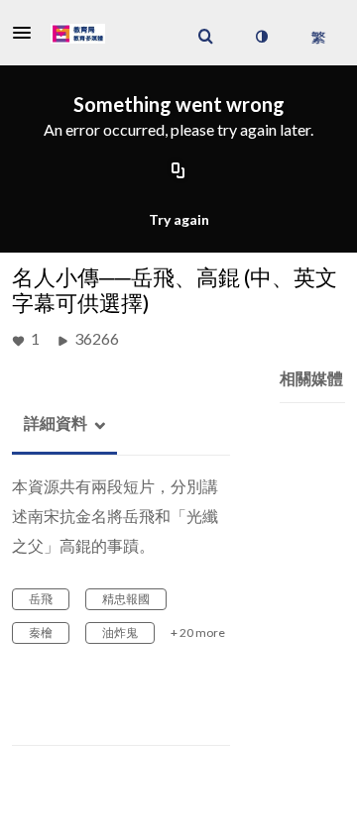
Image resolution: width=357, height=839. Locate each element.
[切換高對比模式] (261, 36)
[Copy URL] (178, 172)
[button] (28, 33)
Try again (179, 219)
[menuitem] (205, 36)
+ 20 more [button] (198, 632)
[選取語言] (318, 36)
